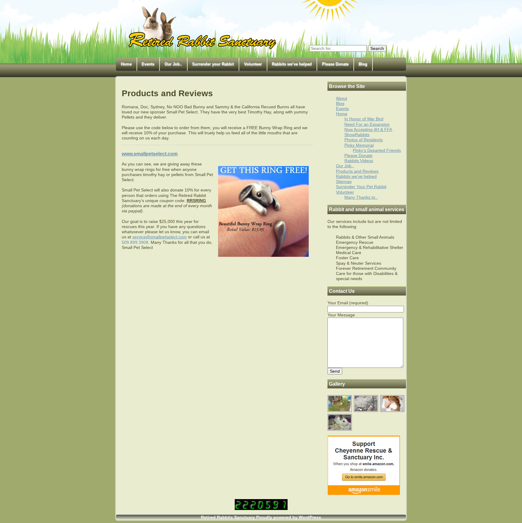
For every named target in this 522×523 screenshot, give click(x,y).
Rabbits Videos (358, 160)
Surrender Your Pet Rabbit (361, 186)
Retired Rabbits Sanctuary (228, 517)
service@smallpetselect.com (159, 236)
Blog (363, 64)
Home (126, 64)
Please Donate (335, 64)
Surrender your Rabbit (213, 64)
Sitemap (344, 181)
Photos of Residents (363, 139)
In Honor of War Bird (363, 118)
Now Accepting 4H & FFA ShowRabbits (368, 132)
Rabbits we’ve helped (292, 64)
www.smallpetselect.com (150, 153)
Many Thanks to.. (361, 197)
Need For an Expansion (367, 124)
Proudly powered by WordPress (288, 517)
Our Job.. (173, 64)
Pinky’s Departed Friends (377, 150)
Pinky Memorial (359, 145)
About (341, 98)
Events (148, 64)
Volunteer (253, 64)
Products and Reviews (357, 171)
